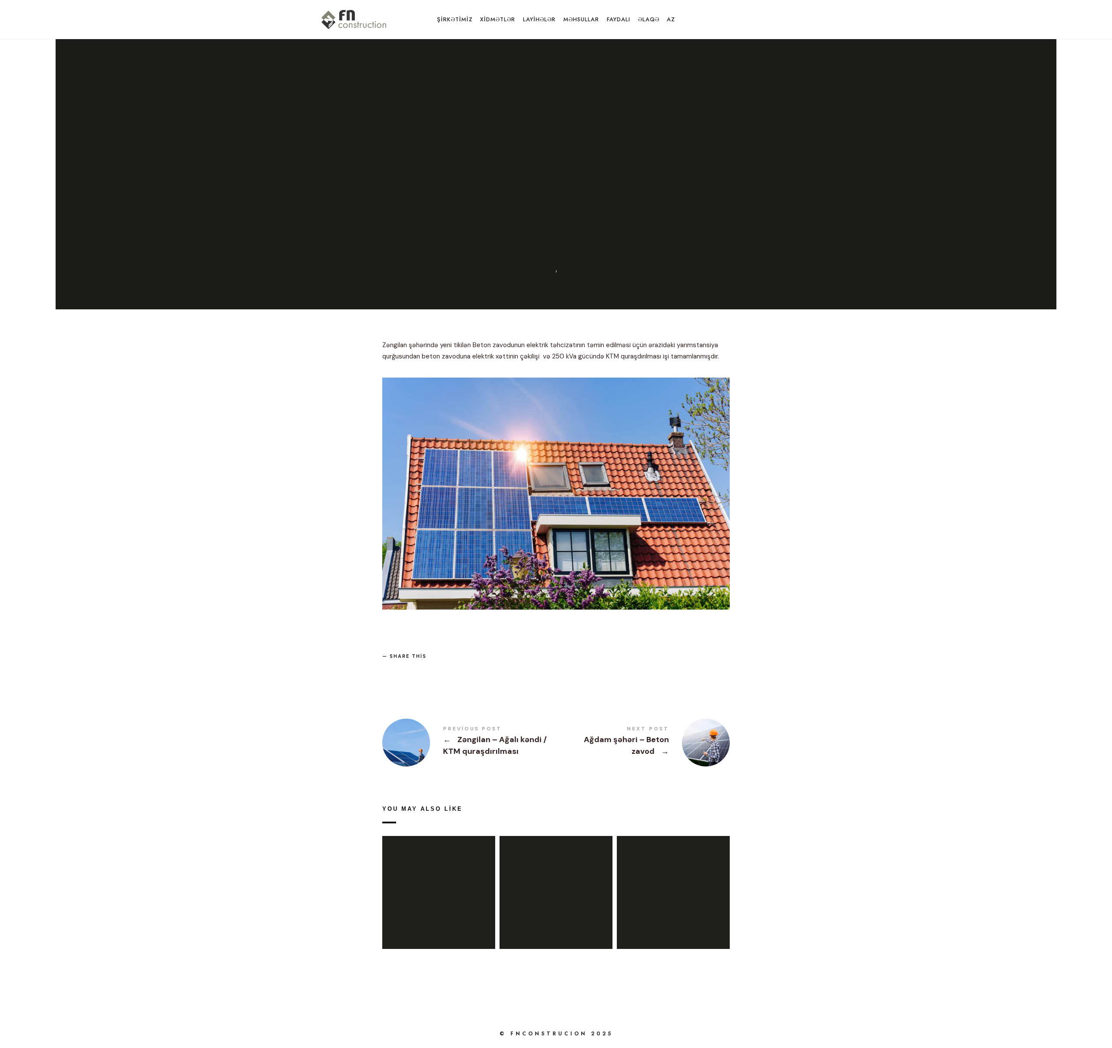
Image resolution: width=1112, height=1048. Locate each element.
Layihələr (581, 148)
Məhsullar (581, 19)
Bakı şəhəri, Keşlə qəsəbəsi (438, 882)
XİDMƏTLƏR (497, 19)
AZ (671, 19)
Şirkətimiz (455, 19)
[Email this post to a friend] (453, 671)
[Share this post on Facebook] (391, 671)
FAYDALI (618, 19)
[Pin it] (433, 671)
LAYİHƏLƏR (539, 19)
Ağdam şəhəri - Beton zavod (643, 742)
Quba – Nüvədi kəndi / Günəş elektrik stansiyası (673, 882)
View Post (438, 904)
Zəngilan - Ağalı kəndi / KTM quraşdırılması (469, 742)
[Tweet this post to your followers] (412, 671)
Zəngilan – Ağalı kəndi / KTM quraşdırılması (556, 882)
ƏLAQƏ (648, 19)
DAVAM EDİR (532, 148)
